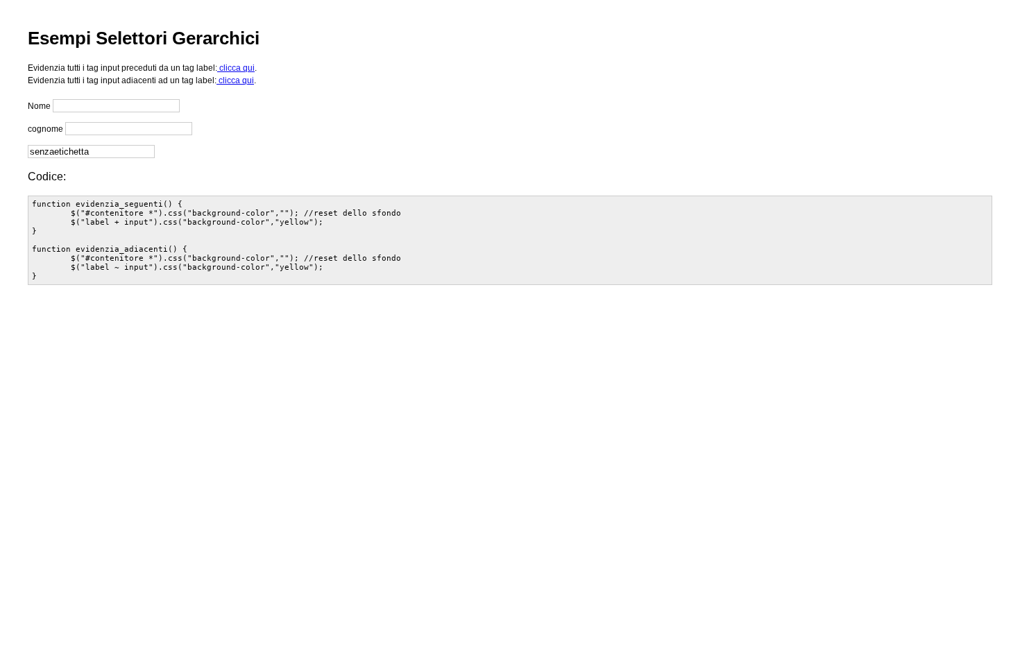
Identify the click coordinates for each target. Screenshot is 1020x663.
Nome (39, 106)
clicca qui (236, 68)
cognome (45, 129)
